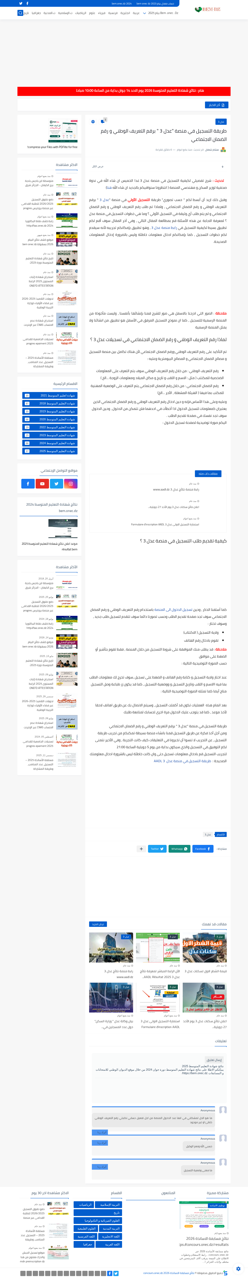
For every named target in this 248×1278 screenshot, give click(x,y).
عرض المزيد (98, 924)
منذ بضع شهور (43, 235)
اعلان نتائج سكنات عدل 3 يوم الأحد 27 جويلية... (173, 506)
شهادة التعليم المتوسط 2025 (50, 451)
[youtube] (42, 484)
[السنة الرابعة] (91, 1273)
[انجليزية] (72, 1273)
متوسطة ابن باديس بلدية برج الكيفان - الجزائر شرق (39, 183)
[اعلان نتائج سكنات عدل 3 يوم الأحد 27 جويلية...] (212, 504)
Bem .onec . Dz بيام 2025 (163, 13)
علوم (92, 13)
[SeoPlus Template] (225, 1272)
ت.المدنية (49, 13)
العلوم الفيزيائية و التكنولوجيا (102, 1220)
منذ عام (192, 483)
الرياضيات (80, 13)
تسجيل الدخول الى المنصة (173, 609)
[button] (203, 849)
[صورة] (67, 180)
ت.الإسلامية (65, 13)
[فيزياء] (60, 1273)
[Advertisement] (124, 50)
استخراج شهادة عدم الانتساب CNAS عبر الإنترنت (38, 322)
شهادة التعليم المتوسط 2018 (50, 403)
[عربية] (78, 1273)
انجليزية (125, 13)
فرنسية (113, 13)
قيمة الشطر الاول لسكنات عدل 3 (206, 971)
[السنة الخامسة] (85, 1273)
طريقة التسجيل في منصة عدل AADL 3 (183, 761)
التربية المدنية (111, 1228)
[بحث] (20, 13)
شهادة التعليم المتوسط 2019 (50, 411)
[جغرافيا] (29, 1273)
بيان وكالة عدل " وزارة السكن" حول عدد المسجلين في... (114, 1024)
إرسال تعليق (214, 1060)
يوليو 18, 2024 (46, 619)
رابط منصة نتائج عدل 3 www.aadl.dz (176, 489)
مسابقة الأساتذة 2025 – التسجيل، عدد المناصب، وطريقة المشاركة (39, 362)
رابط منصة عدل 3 (164, 227)
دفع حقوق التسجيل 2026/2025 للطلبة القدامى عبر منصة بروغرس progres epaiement (37, 204)
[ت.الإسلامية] (41, 1273)
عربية (136, 13)
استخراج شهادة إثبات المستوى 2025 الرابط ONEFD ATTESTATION (41, 281)
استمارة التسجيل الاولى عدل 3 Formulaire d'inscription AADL (165, 524)
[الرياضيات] (47, 1273)
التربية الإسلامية (110, 1204)
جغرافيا (36, 13)
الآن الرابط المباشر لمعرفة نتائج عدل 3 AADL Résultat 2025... (160, 974)
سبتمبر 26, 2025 (44, 696)
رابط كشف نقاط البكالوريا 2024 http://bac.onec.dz (39, 223)
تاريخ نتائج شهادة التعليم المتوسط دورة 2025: (39, 260)
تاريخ (26, 13)
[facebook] (27, 3)
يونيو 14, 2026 (46, 637)
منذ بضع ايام (220, 1233)
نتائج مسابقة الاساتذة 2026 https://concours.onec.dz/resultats (204, 1242)
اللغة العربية (112, 1244)
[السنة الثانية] (103, 1273)
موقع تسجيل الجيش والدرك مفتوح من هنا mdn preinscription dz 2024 (32, 1257)
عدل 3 (221, 121)
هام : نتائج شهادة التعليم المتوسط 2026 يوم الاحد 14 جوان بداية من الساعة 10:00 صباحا (153, 90)
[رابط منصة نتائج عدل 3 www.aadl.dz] (212, 487)
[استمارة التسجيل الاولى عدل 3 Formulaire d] (212, 522)
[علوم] (54, 1273)
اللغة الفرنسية (86, 1236)
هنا (109, 187)
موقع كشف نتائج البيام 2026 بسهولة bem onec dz (37, 242)
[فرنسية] (66, 1273)
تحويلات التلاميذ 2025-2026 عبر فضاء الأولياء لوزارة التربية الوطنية (37, 303)
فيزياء (101, 13)
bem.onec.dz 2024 (122, 3)
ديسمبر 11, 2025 (44, 755)
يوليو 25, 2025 (46, 597)
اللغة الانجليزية (111, 1236)
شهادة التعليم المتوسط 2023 (50, 435)
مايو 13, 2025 (46, 656)
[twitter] (20, 3)
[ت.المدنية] (35, 1273)
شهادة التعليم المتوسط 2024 (50, 443)
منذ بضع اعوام (189, 518)
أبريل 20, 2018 (46, 578)
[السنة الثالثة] (97, 1273)
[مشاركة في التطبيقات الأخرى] (141, 848)
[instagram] (71, 484)
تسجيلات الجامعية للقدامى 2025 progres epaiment (38, 341)
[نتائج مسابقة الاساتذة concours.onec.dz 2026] (206, 9)
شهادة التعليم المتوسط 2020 (50, 419)
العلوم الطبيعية (87, 1228)
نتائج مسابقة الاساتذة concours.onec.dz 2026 (168, 1272)
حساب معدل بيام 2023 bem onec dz (155, 3)
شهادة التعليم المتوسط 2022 (50, 427)
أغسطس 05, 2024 (44, 736)
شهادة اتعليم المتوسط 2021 (50, 395)
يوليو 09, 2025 (46, 674)
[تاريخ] (23, 1273)
